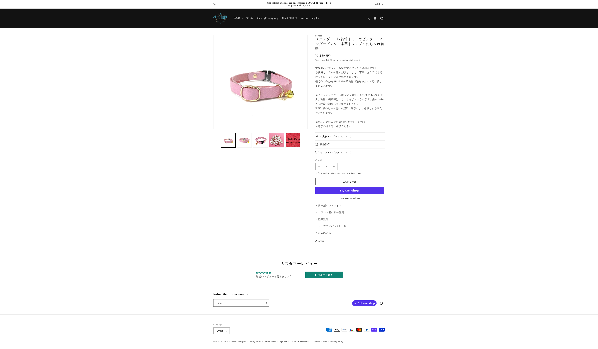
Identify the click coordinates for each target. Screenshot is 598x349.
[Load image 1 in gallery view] (228, 140)
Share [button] (321, 241)
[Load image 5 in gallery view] (292, 140)
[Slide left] (216, 140)
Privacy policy (255, 342)
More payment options (349, 198)
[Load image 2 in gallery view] (244, 140)
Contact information (300, 342)
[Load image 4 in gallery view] (276, 140)
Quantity (319, 160)
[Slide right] (304, 140)
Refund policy (270, 342)
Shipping (334, 60)
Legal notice (284, 342)
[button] (238, 18)
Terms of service (320, 342)
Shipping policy (336, 342)
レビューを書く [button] (324, 274)
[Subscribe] (265, 303)
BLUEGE (224, 342)
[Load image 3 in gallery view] (260, 140)
